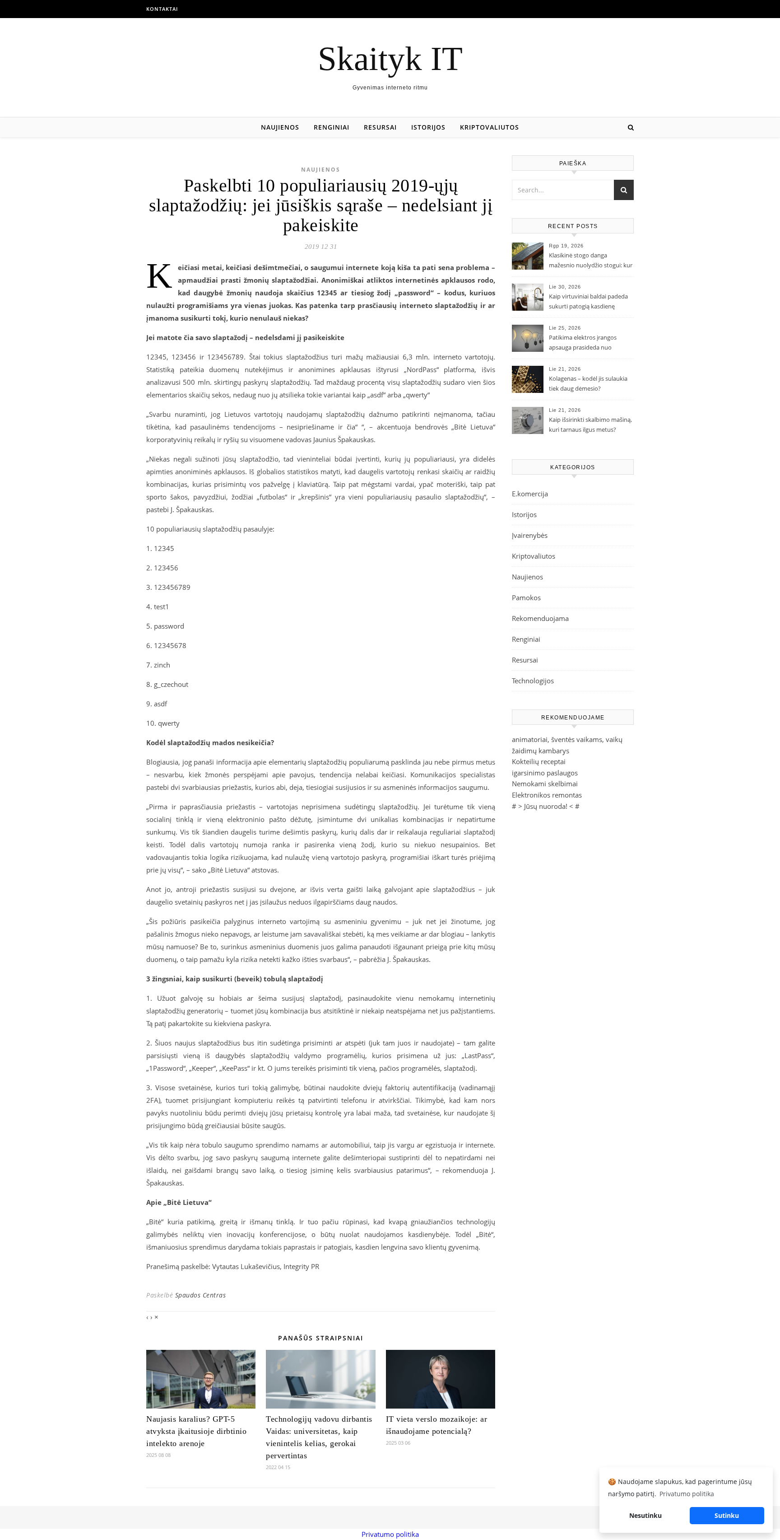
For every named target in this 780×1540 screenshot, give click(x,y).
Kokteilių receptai (539, 761)
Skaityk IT (390, 58)
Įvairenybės (530, 535)
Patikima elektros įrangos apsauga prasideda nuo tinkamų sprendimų (583, 343)
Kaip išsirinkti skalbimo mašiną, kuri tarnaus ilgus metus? (590, 424)
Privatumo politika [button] (686, 1493)
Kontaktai (162, 8)
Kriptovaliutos (489, 127)
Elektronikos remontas (547, 794)
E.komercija (530, 493)
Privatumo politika (390, 1534)
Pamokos (526, 597)
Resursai (380, 127)
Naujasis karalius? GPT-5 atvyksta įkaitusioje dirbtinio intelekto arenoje (196, 1431)
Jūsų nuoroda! (545, 806)
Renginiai (331, 127)
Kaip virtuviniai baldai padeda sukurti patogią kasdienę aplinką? (588, 302)
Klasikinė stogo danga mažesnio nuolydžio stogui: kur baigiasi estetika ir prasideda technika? (590, 261)
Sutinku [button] (727, 1515)
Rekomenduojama (540, 618)
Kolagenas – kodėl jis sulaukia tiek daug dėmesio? (588, 383)
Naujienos (280, 127)
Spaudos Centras (200, 1295)
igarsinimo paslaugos (545, 772)
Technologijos (533, 680)
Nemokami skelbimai (545, 783)
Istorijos (428, 127)
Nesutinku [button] (645, 1515)
